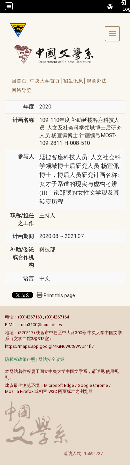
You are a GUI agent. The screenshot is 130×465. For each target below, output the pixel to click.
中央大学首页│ (46, 80)
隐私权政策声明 (20, 359)
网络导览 (22, 90)
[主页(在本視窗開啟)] (15, 30)
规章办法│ (98, 80)
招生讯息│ (75, 80)
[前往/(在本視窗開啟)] (60, 54)
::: (1, 316)
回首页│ (21, 80)
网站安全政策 (51, 359)
